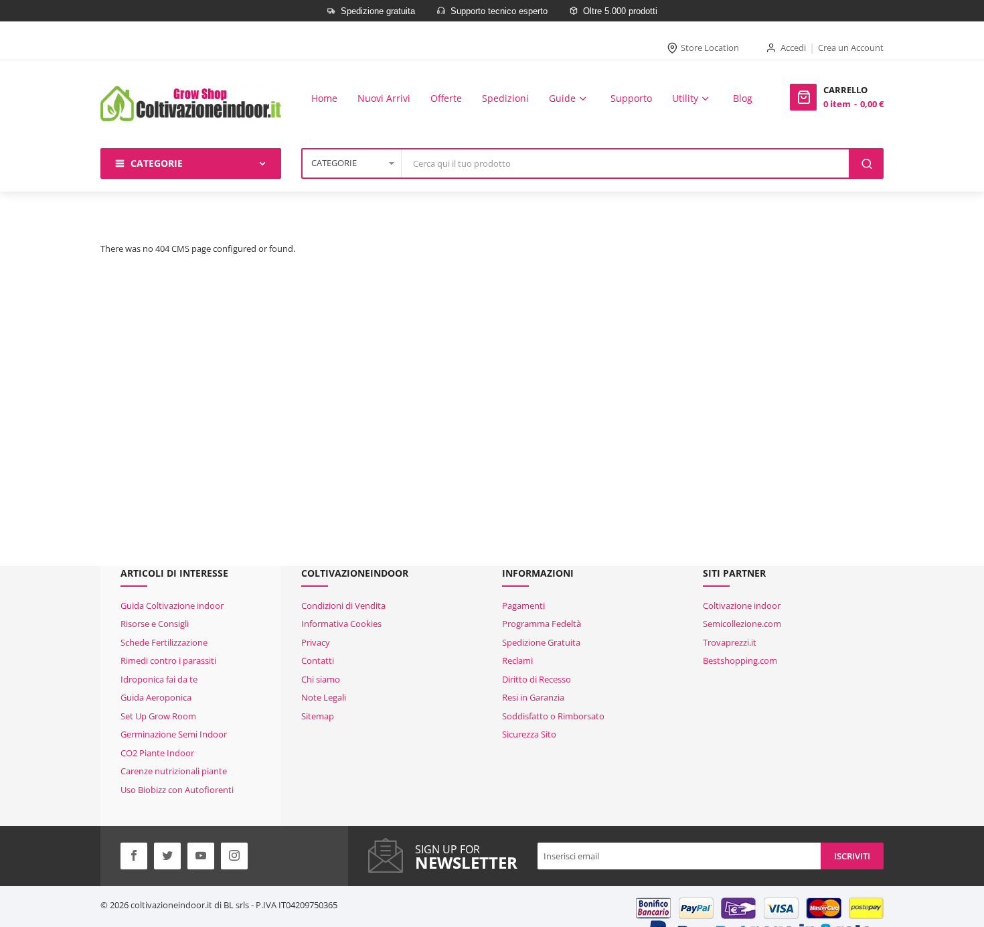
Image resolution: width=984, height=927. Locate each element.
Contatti (317, 660)
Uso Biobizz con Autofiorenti (177, 790)
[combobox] (626, 163)
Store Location (710, 48)
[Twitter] (167, 856)
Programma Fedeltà (541, 624)
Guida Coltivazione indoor (172, 605)
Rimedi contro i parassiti (168, 660)
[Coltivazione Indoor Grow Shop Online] (190, 104)
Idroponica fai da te (158, 679)
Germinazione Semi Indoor (173, 734)
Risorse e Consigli (154, 624)
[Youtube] (200, 856)
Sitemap (317, 716)
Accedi (793, 48)
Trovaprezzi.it (729, 642)
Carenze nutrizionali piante (173, 771)
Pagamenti (523, 605)
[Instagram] (234, 856)
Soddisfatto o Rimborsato (553, 716)
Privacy (315, 642)
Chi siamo (320, 679)
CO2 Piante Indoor (157, 753)
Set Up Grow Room (158, 716)
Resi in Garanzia (533, 697)
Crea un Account (851, 48)
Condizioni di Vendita (343, 605)
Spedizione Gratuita (541, 642)
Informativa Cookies (341, 624)
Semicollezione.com (742, 624)
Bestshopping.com (740, 660)
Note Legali (323, 697)
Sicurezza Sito (529, 734)
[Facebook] (133, 856)
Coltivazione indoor (742, 605)
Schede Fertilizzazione (164, 642)
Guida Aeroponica (155, 697)
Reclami (517, 660)
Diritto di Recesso (536, 679)
